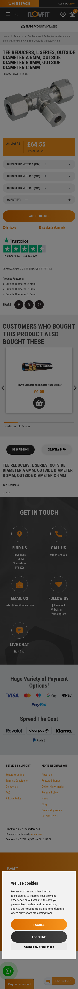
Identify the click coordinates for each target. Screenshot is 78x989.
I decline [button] (39, 937)
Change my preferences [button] (39, 946)
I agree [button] (39, 925)
